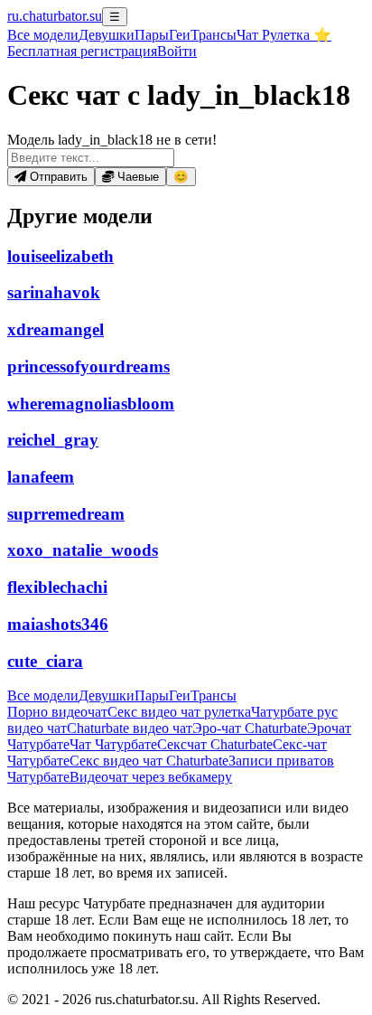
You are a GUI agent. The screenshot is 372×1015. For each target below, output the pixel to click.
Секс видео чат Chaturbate (149, 760)
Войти (177, 51)
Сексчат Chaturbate (215, 744)
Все (43, 34)
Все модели (43, 695)
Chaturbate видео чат (129, 728)
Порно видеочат (57, 711)
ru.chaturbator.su (54, 15)
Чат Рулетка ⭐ (284, 34)
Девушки (107, 34)
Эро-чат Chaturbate (249, 728)
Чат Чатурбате (113, 744)
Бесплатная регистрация (82, 51)
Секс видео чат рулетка (179, 711)
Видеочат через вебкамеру (151, 777)
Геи (180, 34)
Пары (152, 34)
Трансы (214, 34)
